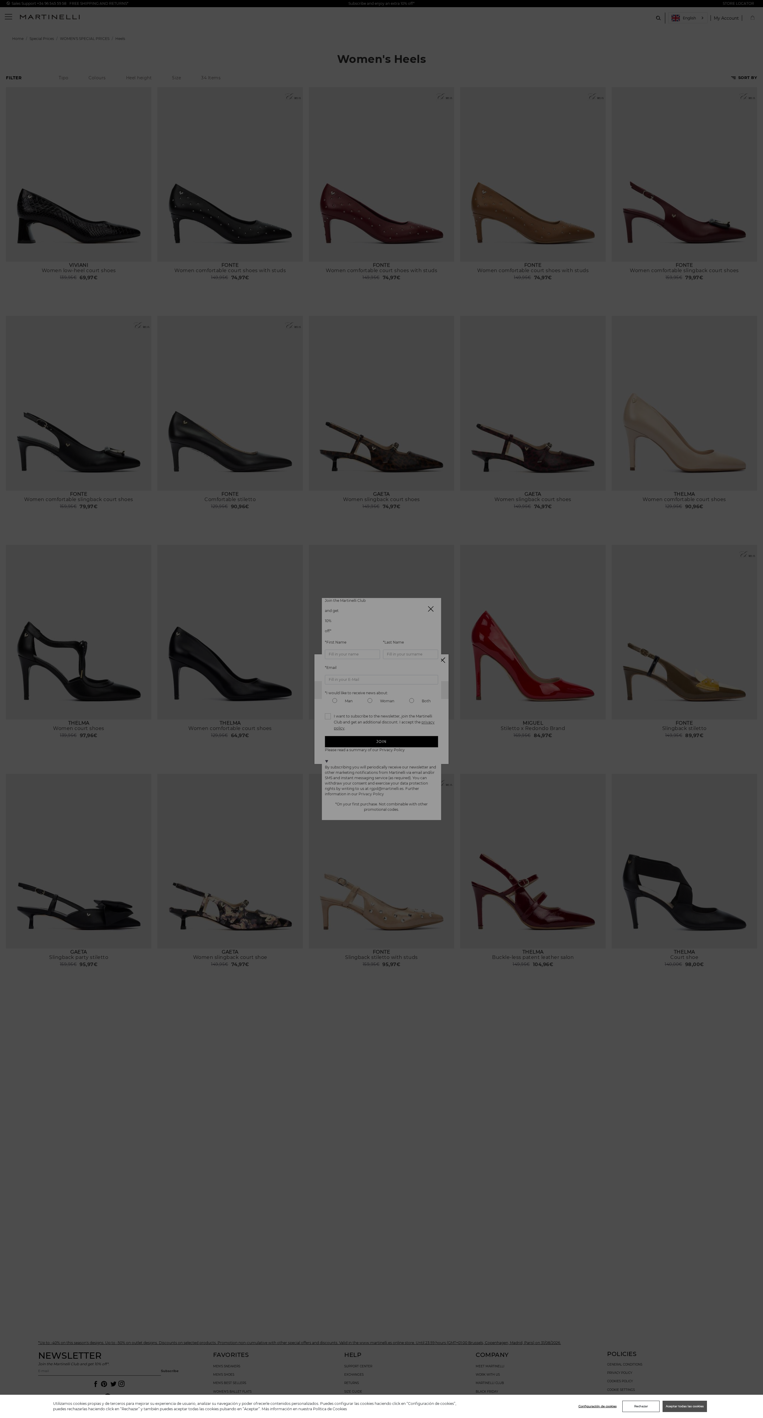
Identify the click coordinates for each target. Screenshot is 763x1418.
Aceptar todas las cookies (685, 1406)
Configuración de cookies (598, 1406)
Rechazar (641, 1406)
